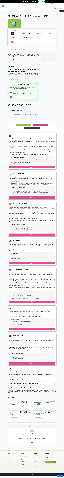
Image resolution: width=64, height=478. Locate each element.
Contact (22, 459)
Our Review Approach (24, 464)
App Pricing (35, 466)
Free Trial (41, 1)
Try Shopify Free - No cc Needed (28, 1)
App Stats (54, 7)
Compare (35, 461)
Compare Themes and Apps (57, 8)
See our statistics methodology (34, 114)
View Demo (31, 167)
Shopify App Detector (35, 5)
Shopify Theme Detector (27, 5)
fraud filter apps (17, 79)
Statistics (52, 3)
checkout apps (10, 79)
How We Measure (36, 469)
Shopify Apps (48, 5)
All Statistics (35, 456)
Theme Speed (35, 464)
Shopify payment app (26, 78)
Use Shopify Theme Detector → (16, 114)
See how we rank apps (26, 114)
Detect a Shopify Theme (24, 456)
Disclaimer (22, 461)
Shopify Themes (42, 5)
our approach (38, 438)
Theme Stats (54, 6)
